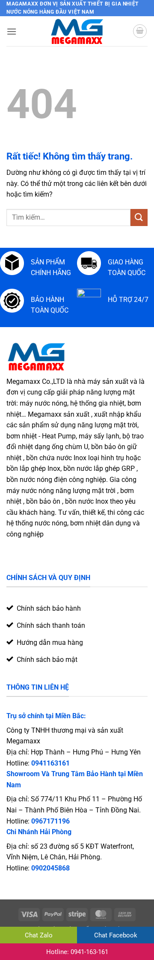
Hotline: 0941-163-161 (77, 952)
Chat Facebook (115, 935)
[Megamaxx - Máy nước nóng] (77, 31)
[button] (11, 31)
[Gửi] (139, 217)
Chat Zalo (39, 935)
